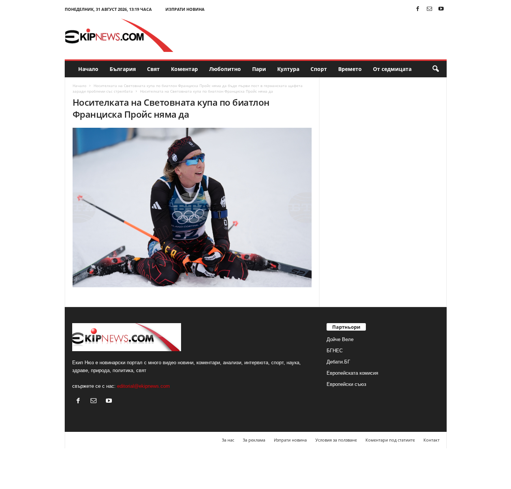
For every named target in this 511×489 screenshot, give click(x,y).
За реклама (254, 440)
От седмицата (392, 68)
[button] (435, 69)
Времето (350, 68)
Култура (288, 68)
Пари (259, 68)
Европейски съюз (346, 384)
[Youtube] (441, 9)
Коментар (184, 68)
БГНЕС (335, 350)
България (123, 68)
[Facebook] (417, 9)
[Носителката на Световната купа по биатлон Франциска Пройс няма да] (192, 207)
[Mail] (429, 9)
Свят (153, 68)
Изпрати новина (185, 9)
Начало (88, 68)
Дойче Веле (340, 339)
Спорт (318, 68)
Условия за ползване (336, 440)
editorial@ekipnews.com (143, 386)
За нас (228, 440)
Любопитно (225, 68)
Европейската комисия (352, 373)
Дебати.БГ (338, 362)
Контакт (431, 440)
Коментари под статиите (390, 440)
